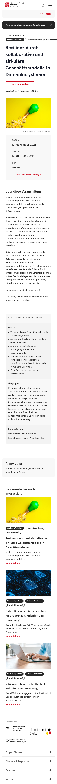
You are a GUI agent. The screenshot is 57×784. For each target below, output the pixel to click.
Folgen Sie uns (14, 752)
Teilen (47, 14)
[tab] (28, 319)
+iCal (17, 175)
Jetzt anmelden (20, 84)
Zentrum (11, 770)
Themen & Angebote (17, 761)
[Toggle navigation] (50, 5)
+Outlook (26, 175)
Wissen (9, 779)
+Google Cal (39, 175)
